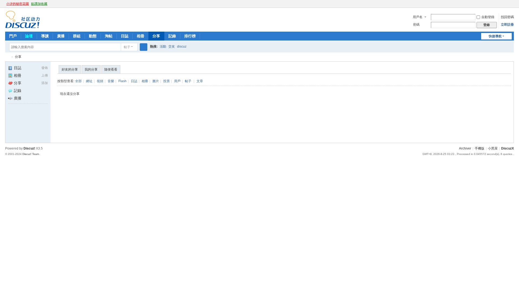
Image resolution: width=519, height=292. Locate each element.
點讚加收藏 (39, 4)
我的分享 (91, 69)
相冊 (140, 36)
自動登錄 (487, 17)
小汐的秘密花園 (17, 4)
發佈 (44, 68)
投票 (166, 81)
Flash (122, 81)
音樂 (111, 81)
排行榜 (190, 36)
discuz (182, 46)
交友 (171, 46)
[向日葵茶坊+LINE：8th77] (22, 19)
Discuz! (29, 148)
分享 (156, 36)
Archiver (465, 148)
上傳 (44, 75)
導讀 (45, 36)
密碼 (416, 24)
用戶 (177, 81)
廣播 (61, 36)
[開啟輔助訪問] (506, 3)
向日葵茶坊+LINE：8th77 (7, 57)
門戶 (13, 36)
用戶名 (417, 17)
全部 (78, 81)
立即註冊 (507, 24)
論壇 (29, 36)
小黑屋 (493, 148)
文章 (200, 81)
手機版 (479, 148)
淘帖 (108, 36)
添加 (44, 83)
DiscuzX (507, 148)
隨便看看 (110, 69)
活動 (163, 46)
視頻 (100, 81)
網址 (89, 81)
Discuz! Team (30, 153)
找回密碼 (507, 17)
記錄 (172, 36)
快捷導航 (495, 36)
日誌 (124, 36)
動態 (93, 36)
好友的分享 (70, 69)
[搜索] (143, 47)
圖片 (155, 81)
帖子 (127, 47)
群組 (77, 36)
